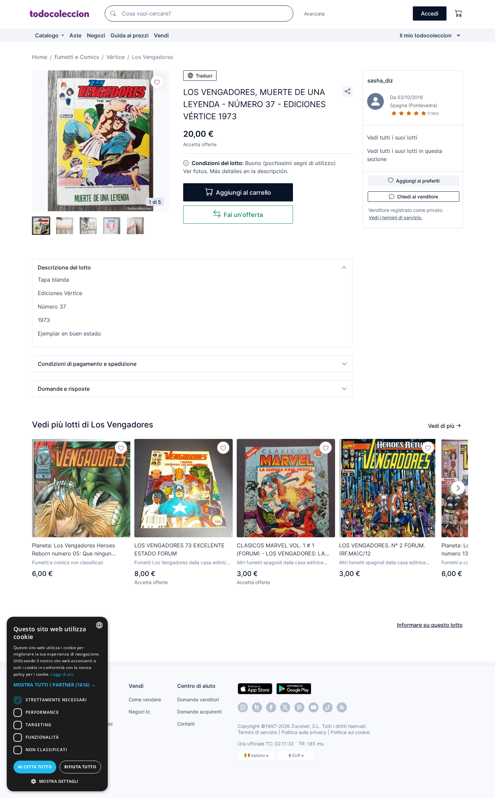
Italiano (258, 755)
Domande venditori (198, 699)
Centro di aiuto (196, 685)
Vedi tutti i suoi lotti (392, 137)
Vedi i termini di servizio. (395, 217)
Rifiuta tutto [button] (80, 767)
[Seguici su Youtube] (313, 707)
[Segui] (157, 82)
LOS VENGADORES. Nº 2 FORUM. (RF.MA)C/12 (382, 549)
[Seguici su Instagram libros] (257, 707)
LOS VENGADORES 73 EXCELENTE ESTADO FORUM (179, 549)
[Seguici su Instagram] (243, 707)
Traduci (204, 75)
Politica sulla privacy (304, 732)
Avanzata (314, 14)
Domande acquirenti (199, 711)
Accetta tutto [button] (35, 767)
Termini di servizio (257, 732)
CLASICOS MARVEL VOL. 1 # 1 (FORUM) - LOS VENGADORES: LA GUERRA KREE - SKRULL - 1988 (281, 549)
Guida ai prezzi (129, 35)
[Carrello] (459, 13)
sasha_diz (380, 80)
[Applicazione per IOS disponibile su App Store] (255, 688)
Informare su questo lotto (430, 624)
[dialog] (57, 704)
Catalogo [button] (47, 35)
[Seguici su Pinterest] (299, 707)
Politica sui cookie (350, 732)
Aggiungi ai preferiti (417, 181)
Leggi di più (62, 674)
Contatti (186, 724)
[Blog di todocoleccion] (342, 707)
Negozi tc (139, 711)
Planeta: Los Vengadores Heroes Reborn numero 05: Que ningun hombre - (73, 549)
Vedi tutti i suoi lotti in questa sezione (404, 155)
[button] (192, 267)
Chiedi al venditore (417, 196)
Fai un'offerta (243, 214)
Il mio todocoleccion (426, 35)
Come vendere (145, 699)
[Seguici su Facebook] (271, 707)
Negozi (96, 35)
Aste (75, 35)
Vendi (161, 35)
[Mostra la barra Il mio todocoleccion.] (458, 35)
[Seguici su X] (285, 707)
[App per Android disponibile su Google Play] (293, 688)
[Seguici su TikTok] (328, 707)
